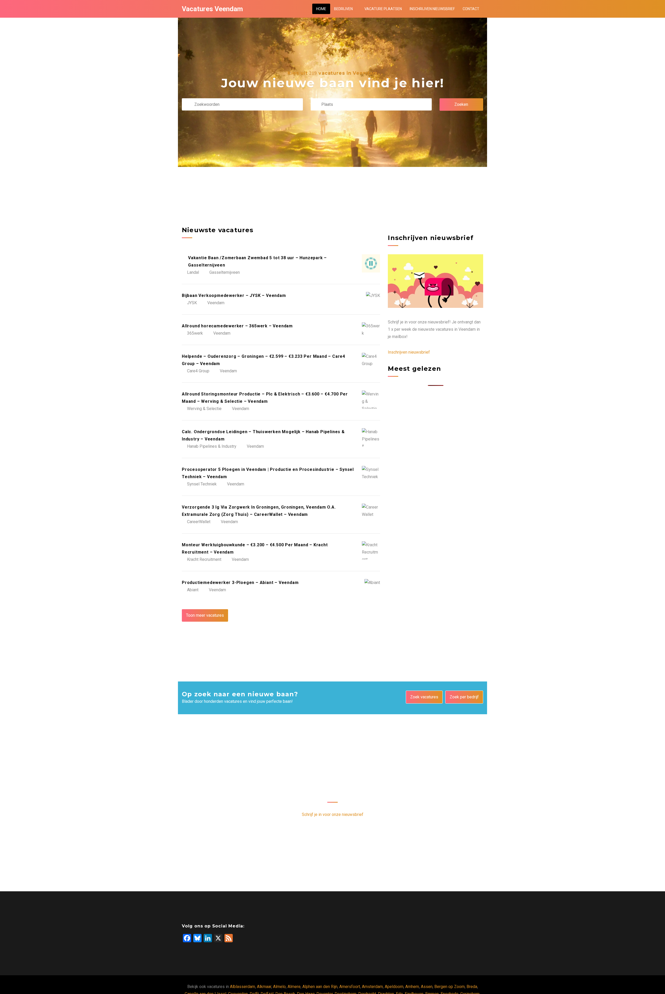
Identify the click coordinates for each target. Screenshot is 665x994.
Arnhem (412, 986)
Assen (427, 986)
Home (321, 9)
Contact (471, 9)
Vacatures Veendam (212, 8)
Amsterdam (372, 986)
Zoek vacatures (424, 696)
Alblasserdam (242, 986)
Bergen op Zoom (449, 986)
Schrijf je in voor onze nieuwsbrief (332, 814)
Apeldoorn (394, 986)
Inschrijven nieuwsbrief (432, 9)
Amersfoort (349, 986)
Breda (472, 986)
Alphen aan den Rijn (319, 986)
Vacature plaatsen (383, 9)
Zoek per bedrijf (464, 696)
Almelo (279, 986)
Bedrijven (343, 9)
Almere (294, 986)
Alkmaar (264, 986)
